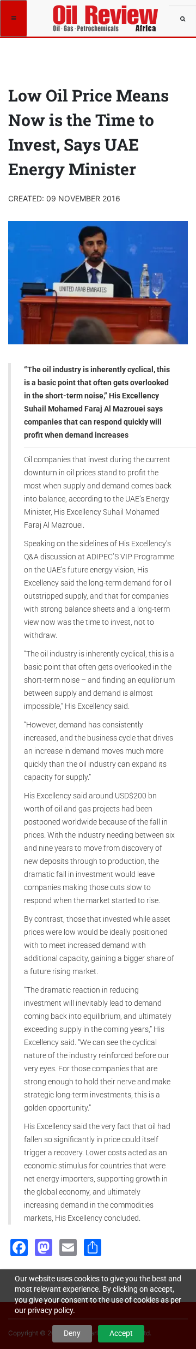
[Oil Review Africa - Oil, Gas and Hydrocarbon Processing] (107, 13)
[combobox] (182, 19)
